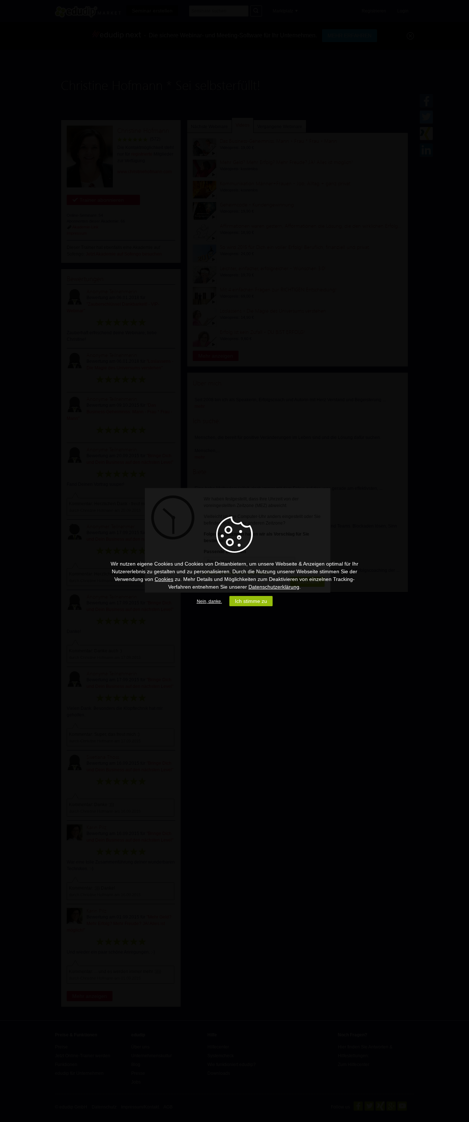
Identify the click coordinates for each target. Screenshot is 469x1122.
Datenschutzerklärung (273, 587)
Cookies (164, 579)
